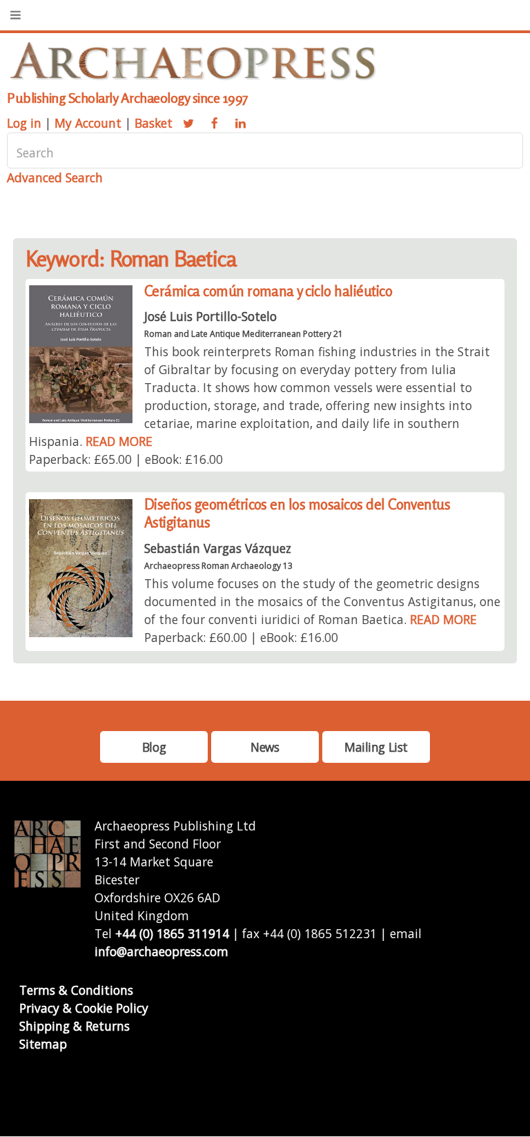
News (265, 747)
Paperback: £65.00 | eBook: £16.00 (126, 459)
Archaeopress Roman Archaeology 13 (218, 566)
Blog (154, 747)
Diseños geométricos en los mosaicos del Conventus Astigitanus (297, 513)
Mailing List (376, 747)
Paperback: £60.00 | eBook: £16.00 (241, 637)
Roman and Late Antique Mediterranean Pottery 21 (243, 334)
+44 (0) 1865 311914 (172, 933)
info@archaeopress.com (161, 951)
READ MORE (119, 441)
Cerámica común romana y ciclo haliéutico (268, 291)
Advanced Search (55, 177)
